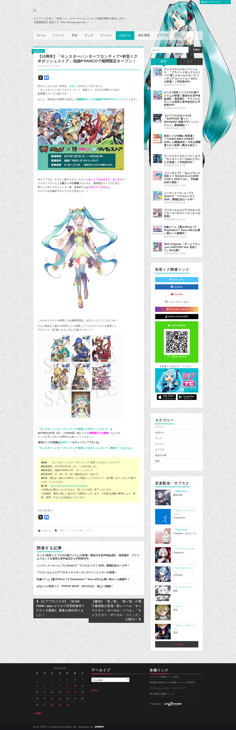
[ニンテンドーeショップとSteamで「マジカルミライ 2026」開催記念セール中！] (157, 195)
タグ (190, 61)
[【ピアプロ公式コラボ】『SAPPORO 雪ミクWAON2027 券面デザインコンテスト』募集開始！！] (157, 118)
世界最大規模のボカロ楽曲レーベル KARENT (172, 682)
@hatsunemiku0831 (178, 316)
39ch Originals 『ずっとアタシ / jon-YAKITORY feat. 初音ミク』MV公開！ (182, 247)
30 (67, 705)
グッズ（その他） (76, 530)
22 (60, 699)
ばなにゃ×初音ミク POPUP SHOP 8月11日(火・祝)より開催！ (75, 586)
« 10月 (36, 713)
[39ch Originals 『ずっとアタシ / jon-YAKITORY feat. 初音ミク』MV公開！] (157, 247)
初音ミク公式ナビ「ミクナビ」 (177, 366)
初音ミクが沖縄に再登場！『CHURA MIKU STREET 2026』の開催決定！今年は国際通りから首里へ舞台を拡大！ (182, 140)
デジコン (106, 35)
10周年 (61, 530)
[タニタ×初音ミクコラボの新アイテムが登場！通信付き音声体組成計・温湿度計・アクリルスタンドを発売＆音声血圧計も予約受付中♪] (157, 95)
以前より (74, 86)
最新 (164, 61)
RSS (95, 690)
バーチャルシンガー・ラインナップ (168, 688)
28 (52, 705)
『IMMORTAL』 (181, 491)
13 (45, 692)
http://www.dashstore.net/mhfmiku (68, 485)
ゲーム (89, 530)
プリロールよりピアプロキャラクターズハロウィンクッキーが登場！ (77, 572)
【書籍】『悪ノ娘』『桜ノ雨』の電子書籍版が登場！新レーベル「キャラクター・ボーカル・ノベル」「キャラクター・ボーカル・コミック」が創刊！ (116, 610)
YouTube (178, 294)
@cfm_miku (177, 279)
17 (75, 692)
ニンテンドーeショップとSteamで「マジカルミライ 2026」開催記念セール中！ (83, 565)
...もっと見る (176, 644)
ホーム (41, 35)
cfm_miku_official (178, 309)
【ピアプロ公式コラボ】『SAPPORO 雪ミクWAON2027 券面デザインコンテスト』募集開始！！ (181, 120)
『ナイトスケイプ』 (183, 587)
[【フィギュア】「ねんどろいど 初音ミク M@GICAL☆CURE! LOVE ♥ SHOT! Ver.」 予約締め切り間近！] (157, 175)
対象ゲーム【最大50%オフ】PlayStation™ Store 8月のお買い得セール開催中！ (83, 579)
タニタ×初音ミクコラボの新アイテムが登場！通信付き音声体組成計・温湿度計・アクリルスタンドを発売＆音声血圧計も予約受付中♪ (88, 557)
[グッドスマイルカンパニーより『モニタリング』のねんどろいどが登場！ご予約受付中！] (157, 158)
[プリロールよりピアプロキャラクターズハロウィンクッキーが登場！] (157, 213)
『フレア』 (179, 606)
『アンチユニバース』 (184, 549)
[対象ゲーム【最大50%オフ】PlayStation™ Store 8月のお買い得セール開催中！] (157, 229)
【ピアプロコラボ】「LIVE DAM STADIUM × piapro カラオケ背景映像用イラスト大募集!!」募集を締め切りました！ (60, 608)
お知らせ (125, 35)
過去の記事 (160, 455)
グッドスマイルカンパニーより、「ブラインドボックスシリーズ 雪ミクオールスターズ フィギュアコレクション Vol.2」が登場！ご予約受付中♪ (182, 75)
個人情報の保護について (162, 694)
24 (75, 699)
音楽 (74, 35)
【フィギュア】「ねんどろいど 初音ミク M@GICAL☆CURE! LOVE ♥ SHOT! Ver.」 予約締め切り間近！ (182, 177)
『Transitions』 (181, 530)
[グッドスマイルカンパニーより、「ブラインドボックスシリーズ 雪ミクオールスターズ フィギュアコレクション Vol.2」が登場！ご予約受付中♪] (157, 72)
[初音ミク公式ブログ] (67, 10)
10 (75, 686)
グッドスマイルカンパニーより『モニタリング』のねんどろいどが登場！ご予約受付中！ (182, 158)
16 (67, 692)
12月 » (40, 713)
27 (45, 705)
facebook (178, 287)
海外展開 (144, 35)
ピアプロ (163, 35)
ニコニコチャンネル (178, 302)
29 (60, 705)
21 (52, 699)
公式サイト (66, 442)
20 (45, 699)
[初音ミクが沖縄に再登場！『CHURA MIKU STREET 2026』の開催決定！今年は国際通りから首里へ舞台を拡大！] (157, 138)
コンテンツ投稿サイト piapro (164, 677)
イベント (58, 35)
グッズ (88, 35)
